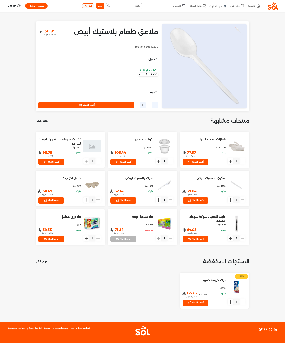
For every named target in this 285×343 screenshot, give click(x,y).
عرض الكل (42, 120)
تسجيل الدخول (36, 6)
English (12, 5)
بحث (100, 6)
